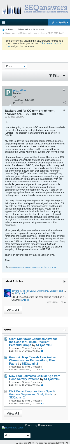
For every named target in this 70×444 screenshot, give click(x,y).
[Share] (64, 102)
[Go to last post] (42, 351)
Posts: (16, 103)
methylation (46, 267)
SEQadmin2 (21, 293)
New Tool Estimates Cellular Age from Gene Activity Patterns (34, 377)
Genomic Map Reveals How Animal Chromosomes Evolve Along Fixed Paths (33, 360)
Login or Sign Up (58, 22)
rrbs (54, 267)
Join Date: (18, 100)
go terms (36, 267)
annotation (15, 267)
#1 (64, 110)
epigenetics (26, 267)
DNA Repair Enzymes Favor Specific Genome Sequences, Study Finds (32, 393)
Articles (25, 299)
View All (13, 310)
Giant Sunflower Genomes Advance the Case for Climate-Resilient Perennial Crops (33, 342)
